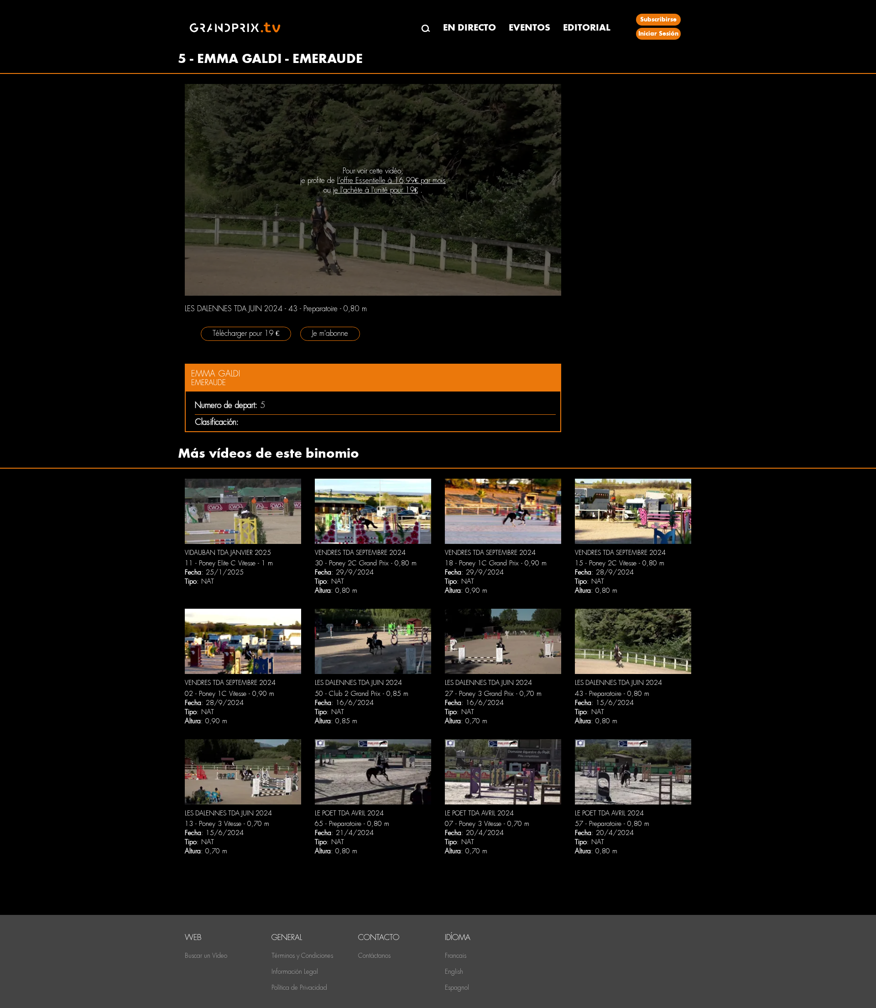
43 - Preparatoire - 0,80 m (612, 693)
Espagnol (457, 987)
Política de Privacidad (299, 987)
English (454, 971)
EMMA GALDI (215, 373)
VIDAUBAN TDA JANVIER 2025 (228, 552)
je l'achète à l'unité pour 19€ (375, 190)
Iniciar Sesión (658, 33)
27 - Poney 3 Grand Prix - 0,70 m (493, 693)
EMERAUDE (208, 382)
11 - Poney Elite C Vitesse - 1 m (229, 563)
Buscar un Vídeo (206, 955)
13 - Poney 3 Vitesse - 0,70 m (227, 823)
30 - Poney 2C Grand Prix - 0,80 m (366, 563)
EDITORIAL (586, 27)
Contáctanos (374, 955)
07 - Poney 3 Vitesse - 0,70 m (487, 823)
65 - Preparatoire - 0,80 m (352, 823)
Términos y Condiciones (302, 955)
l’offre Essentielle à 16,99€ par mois (391, 180)
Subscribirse (658, 19)
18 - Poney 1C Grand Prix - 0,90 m (496, 563)
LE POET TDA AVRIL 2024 (349, 813)
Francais (455, 955)
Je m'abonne (330, 333)
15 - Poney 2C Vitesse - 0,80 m (619, 563)
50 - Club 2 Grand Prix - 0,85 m (361, 693)
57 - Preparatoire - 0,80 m (612, 823)
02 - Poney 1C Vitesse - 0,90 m (229, 693)
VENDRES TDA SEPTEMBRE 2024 (360, 552)
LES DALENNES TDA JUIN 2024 (358, 683)
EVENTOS (529, 27)
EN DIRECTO (469, 27)
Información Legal (294, 971)
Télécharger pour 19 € (246, 333)
